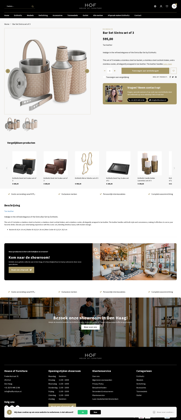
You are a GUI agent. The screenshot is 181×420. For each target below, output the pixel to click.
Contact (137, 15)
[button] (6, 168)
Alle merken (98, 15)
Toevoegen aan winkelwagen (145, 71)
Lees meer (167, 64)
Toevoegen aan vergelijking (117, 77)
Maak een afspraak (19, 270)
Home (6, 15)
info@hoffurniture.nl (158, 100)
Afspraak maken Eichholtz (119, 15)
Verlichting (43, 15)
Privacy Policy (98, 384)
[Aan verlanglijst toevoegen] (174, 71)
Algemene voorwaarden (102, 380)
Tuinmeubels (72, 15)
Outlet (85, 15)
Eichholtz (18, 15)
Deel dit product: (160, 77)
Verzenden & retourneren (102, 391)
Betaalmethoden (99, 387)
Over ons (96, 376)
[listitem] (24, 168)
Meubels (30, 15)
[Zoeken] (32, 6)
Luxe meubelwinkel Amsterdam (105, 399)
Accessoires (57, 15)
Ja (83, 412)
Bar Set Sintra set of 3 (21, 24)
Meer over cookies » (165, 412)
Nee (95, 412)
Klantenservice (98, 395)
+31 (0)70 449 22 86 (137, 100)
